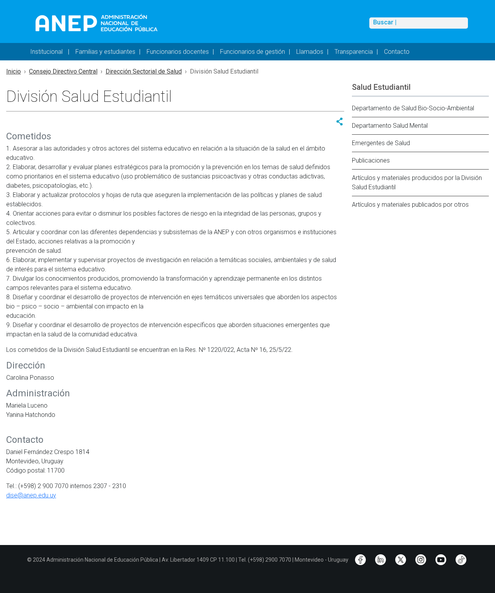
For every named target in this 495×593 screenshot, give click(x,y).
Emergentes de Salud (381, 143)
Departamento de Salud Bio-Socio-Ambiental (413, 108)
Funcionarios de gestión (252, 51)
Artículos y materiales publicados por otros (410, 204)
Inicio (13, 71)
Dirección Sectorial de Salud (144, 71)
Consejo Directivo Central (63, 71)
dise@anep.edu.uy (31, 495)
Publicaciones (371, 160)
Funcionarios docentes (178, 51)
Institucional (47, 51)
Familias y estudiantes (105, 51)
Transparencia (354, 51)
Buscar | (384, 22)
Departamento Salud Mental (390, 125)
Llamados (309, 51)
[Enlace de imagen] (96, 22)
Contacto (397, 51)
